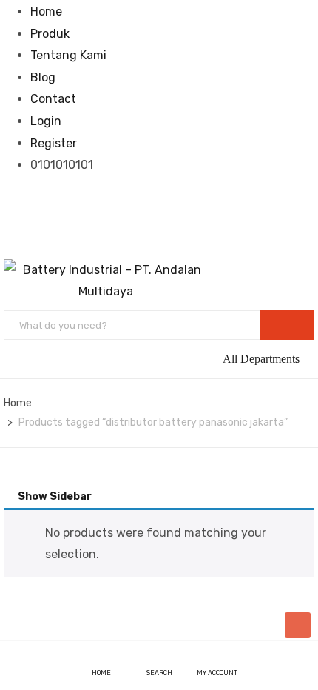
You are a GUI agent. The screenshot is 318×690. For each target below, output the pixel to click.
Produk (50, 34)
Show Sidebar (54, 496)
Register (53, 143)
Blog (42, 77)
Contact (53, 99)
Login (45, 121)
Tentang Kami (68, 55)
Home (46, 11)
